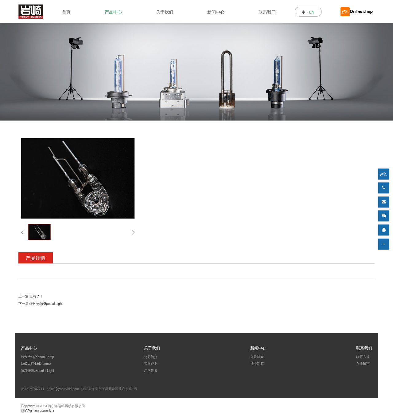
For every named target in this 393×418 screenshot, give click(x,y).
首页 (66, 11)
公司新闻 (257, 356)
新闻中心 (215, 11)
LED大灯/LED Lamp (36, 363)
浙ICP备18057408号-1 (37, 410)
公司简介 (151, 356)
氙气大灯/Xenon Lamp (37, 356)
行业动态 (257, 363)
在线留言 (363, 363)
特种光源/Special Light (46, 303)
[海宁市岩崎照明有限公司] (30, 11)
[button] (22, 232)
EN (311, 11)
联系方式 (363, 356)
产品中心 (113, 11)
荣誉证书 (151, 363)
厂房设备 (151, 370)
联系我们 (267, 11)
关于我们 (164, 11)
